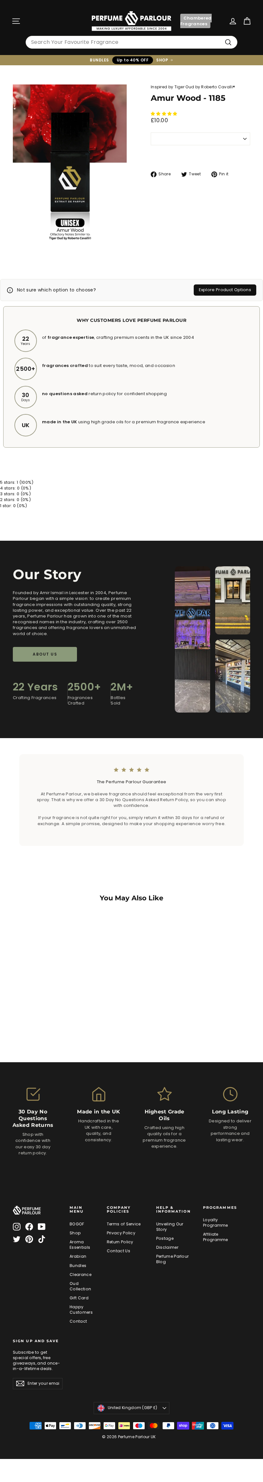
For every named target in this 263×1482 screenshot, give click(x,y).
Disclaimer (167, 1247)
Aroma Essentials (80, 1244)
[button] (164, 114)
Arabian (78, 1256)
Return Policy (120, 1242)
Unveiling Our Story (169, 1226)
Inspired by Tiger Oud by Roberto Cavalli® (193, 87)
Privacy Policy (121, 1233)
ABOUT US (45, 654)
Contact (78, 1321)
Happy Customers (81, 1309)
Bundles (78, 1265)
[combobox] (131, 42)
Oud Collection (80, 1286)
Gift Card (79, 1298)
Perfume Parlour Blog (172, 1259)
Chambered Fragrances (196, 21)
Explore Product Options (225, 290)
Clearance (80, 1274)
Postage (165, 1238)
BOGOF (77, 1224)
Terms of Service (124, 1224)
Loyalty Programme (215, 1222)
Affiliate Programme (215, 1236)
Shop (75, 1233)
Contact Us (118, 1251)
